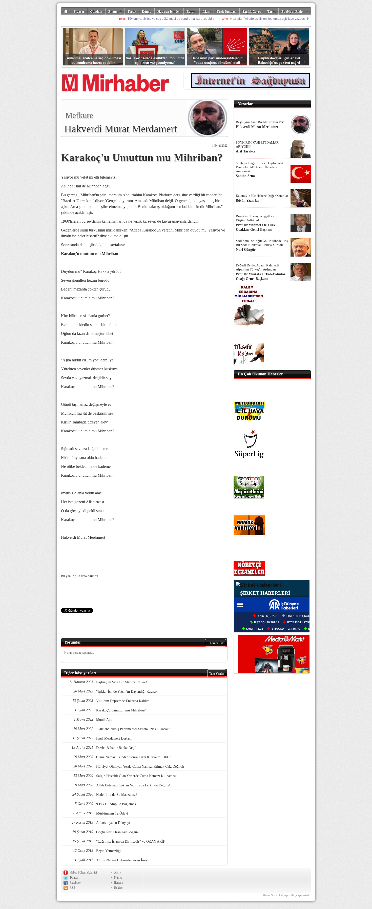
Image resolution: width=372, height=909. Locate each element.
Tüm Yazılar (217, 673)
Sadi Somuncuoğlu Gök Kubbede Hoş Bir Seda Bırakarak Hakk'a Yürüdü (262, 243)
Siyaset (79, 11)
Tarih (271, 11)
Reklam (118, 887)
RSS (72, 887)
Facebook (75, 882)
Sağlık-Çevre (251, 11)
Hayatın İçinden (168, 11)
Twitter (74, 877)
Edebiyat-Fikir (292, 11)
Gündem (96, 11)
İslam (206, 11)
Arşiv (117, 872)
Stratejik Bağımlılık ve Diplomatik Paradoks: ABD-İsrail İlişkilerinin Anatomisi (260, 167)
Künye (118, 877)
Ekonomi (114, 11)
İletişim (118, 882)
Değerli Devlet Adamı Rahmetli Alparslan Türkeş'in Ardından (257, 267)
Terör (132, 11)
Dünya (146, 11)
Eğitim (191, 11)
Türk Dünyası (226, 11)
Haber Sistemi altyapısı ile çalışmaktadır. (287, 895)
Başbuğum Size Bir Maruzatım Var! (260, 122)
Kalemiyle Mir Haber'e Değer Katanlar (262, 196)
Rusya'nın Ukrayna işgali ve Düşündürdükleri (255, 218)
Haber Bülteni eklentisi (83, 872)
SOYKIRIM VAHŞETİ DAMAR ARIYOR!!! (257, 144)
